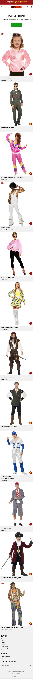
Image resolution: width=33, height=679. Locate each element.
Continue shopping (17, 25)
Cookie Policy (4, 648)
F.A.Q (2, 640)
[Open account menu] (27, 7)
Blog (2, 658)
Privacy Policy (4, 646)
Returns (3, 644)
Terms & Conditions (6, 649)
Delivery (3, 642)
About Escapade (5, 656)
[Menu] (2, 7)
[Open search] (5, 7)
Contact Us (4, 638)
